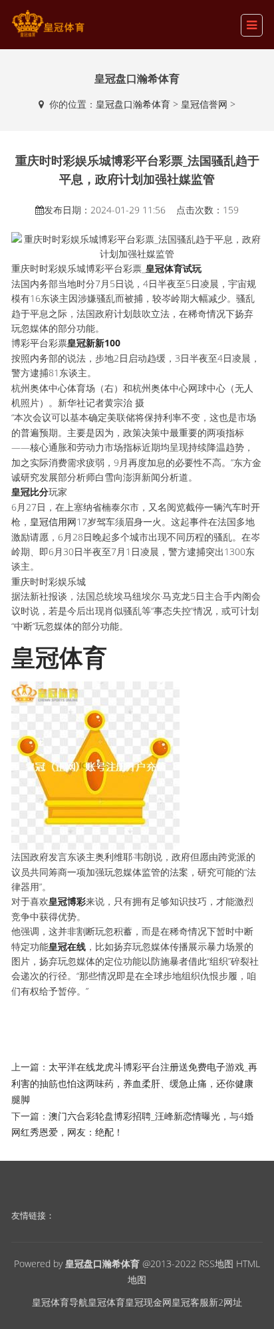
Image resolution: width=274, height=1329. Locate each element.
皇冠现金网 (148, 1302)
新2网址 (225, 1302)
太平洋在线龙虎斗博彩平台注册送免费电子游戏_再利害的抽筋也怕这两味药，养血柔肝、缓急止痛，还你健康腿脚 (134, 1083)
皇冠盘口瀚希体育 (133, 104)
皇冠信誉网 (204, 104)
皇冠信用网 (53, 521)
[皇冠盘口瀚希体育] (47, 23)
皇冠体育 (106, 1302)
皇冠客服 (190, 1302)
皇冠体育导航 (60, 1302)
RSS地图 (216, 1263)
